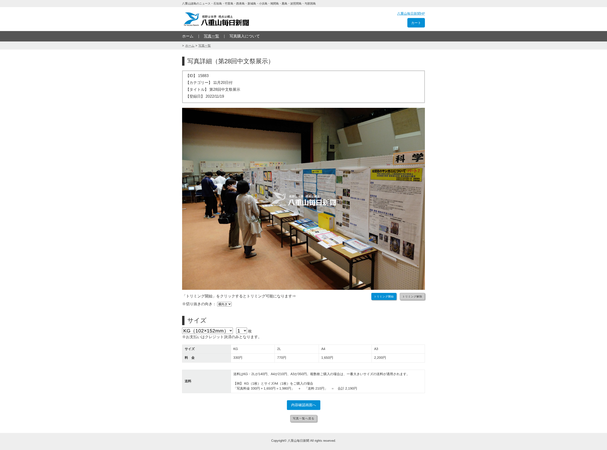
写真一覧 (211, 36)
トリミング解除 (412, 296)
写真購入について (245, 36)
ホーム (187, 36)
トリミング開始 (384, 296)
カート (416, 23)
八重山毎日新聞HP (411, 13)
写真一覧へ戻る (303, 418)
